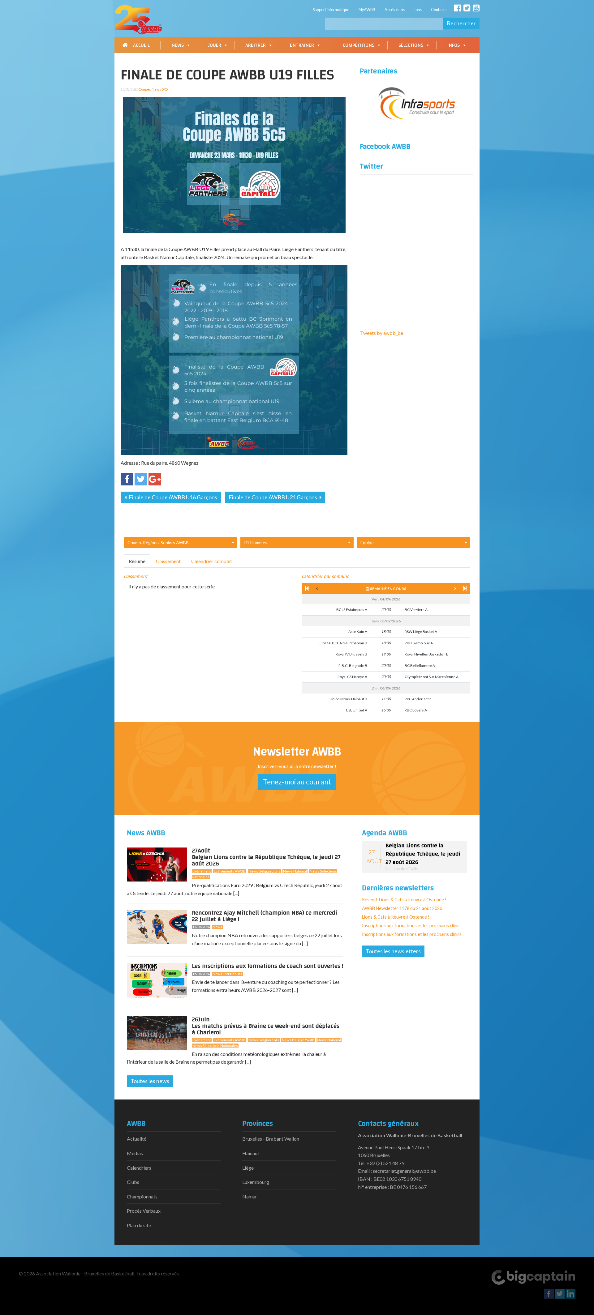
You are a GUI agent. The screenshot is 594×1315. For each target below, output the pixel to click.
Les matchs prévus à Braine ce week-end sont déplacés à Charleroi (265, 1027)
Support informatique (331, 9)
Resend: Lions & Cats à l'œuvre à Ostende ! (404, 899)
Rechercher (461, 23)
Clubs (133, 1182)
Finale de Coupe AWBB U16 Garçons (172, 497)
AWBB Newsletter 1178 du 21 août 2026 (402, 908)
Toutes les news (150, 1081)
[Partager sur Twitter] (141, 479)
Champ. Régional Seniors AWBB (158, 542)
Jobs (418, 9)
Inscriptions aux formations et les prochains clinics (412, 925)
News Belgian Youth (298, 1040)
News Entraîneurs (227, 974)
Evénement (201, 871)
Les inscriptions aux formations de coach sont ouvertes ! (267, 965)
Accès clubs (395, 9)
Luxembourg (255, 1182)
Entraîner (302, 45)
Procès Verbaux (144, 1211)
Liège (248, 1168)
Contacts (438, 9)
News (177, 45)
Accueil (141, 45)
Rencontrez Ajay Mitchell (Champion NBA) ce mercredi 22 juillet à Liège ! (264, 916)
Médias (135, 1153)
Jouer (214, 45)
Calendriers (139, 1168)
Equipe (367, 542)
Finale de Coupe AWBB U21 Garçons (273, 497)
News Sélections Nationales (215, 1046)
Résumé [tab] (137, 561)
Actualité (136, 1139)
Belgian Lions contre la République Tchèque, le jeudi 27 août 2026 (266, 858)
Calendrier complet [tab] (211, 561)
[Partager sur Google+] (154, 479)
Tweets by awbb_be (381, 333)
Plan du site (139, 1225)
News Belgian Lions (264, 871)
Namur (249, 1196)
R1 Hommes (255, 542)
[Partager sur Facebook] (127, 479)
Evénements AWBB (230, 871)
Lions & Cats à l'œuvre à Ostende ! (395, 917)
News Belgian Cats (263, 1040)
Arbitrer (255, 45)
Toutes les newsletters (393, 951)
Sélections (410, 45)
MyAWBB (367, 9)
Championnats (142, 1196)
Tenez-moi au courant (297, 781)
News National (295, 871)
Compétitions (358, 45)
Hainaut (250, 1153)
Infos (453, 45)
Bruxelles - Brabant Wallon (270, 1139)
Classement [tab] (168, 561)
